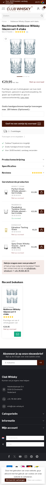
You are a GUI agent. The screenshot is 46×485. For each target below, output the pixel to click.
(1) (27, 32)
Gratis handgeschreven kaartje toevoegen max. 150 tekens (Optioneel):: (22, 108)
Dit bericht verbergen (15, 480)
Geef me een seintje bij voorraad (21, 123)
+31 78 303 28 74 (22, 271)
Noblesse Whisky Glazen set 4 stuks (24, 21)
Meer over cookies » (34, 480)
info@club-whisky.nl (15, 406)
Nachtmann (7, 32)
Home (4, 21)
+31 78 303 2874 (14, 399)
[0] (43, 8)
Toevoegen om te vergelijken (12, 137)
